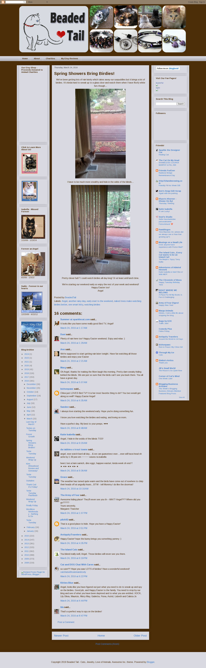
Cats (161, 355)
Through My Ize (166, 352)
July (29, 403)
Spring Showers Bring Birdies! (31, 444)
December (31, 384)
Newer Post (61, 635)
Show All (182, 397)
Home (25, 58)
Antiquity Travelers (168, 337)
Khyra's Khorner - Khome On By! (167, 200)
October (30, 392)
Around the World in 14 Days (171, 339)
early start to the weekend (100, 301)
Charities (50, 58)
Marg (63, 367)
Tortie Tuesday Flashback (31, 493)
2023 (26, 358)
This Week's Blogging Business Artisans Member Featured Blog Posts (170, 391)
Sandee (64, 407)
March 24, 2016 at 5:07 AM (73, 382)
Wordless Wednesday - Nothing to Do (32, 512)
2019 (26, 369)
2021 (26, 362)
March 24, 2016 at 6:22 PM (73, 576)
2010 (26, 555)
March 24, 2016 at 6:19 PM (73, 558)
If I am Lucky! (164, 211)
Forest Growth (30, 435)
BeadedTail (159, 83)
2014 (26, 540)
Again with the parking (168, 193)
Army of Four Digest (169, 303)
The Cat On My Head (169, 160)
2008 (26, 563)
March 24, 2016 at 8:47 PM (73, 616)
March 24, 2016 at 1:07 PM (73, 513)
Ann (62, 349)
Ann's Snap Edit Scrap (170, 191)
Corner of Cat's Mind (169, 376)
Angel (64, 301)
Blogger (150, 662)
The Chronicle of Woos (170, 280)
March (30, 419)
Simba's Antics (166, 360)
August (30, 399)
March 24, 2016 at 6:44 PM (73, 601)
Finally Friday (32, 505)
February (31, 527)
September (32, 396)
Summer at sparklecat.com (75, 319)
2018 (26, 373)
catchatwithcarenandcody (73, 572)
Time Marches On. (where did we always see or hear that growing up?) (171, 234)
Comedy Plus (165, 329)
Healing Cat (164, 155)
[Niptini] (157, 90)
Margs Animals (166, 311)
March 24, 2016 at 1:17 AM (73, 328)
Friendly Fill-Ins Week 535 (169, 185)
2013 (26, 543)
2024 (26, 354)
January (30, 531)
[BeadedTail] (157, 85)
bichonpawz (66, 389)
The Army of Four (70, 495)
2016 (26, 381)
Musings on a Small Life (170, 242)
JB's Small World (167, 368)
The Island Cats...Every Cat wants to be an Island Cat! (170, 254)
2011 (26, 551)
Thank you (163, 363)
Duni (62, 334)
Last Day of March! (31, 423)
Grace (63, 477)
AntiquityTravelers (70, 534)
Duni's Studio (165, 217)
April (29, 415)
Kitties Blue (66, 583)
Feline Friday (164, 331)
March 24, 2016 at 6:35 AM (73, 400)
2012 (26, 547)
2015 (26, 536)
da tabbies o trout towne (74, 449)
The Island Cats (68, 549)
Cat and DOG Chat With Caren (77, 564)
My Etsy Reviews (69, 58)
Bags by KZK (165, 321)
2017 (26, 377)
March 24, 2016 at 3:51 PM (73, 528)
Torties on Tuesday (31, 429)
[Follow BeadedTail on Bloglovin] (168, 70)
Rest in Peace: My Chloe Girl (171, 347)
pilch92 (64, 519)
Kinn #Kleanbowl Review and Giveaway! (32, 467)
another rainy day (77, 301)
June (29, 407)
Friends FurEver (167, 170)
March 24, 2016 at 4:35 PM (73, 543)
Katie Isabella (67, 434)
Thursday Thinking (166, 203)
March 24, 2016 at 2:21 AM (73, 361)
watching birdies (92, 304)
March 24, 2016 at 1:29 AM (73, 343)
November (31, 388)
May (29, 411)
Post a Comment (66, 622)
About (37, 58)
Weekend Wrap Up (31, 458)
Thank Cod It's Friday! (32, 485)
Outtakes (30, 481)
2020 (26, 365)
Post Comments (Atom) (107, 644)
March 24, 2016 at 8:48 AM (73, 428)
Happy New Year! (166, 305)
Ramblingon (164, 230)
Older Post (140, 635)
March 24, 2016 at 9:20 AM (73, 443)
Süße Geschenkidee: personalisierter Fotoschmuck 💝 (167, 221)
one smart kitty (75, 304)
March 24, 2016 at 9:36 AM (73, 470)
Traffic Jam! (163, 323)
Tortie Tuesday (31, 452)
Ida (62, 607)
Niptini (158, 88)
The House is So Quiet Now (170, 370)
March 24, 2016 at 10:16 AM (74, 489)
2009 (26, 559)
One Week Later (165, 378)
